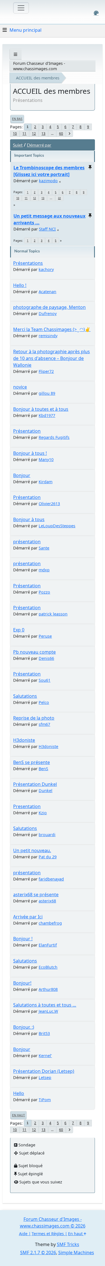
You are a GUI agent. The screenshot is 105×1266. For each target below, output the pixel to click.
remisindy (48, 335)
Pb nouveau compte (34, 652)
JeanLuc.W (48, 1011)
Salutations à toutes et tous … (44, 1005)
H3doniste (24, 740)
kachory (46, 269)
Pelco (44, 702)
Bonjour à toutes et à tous (40, 409)
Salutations (25, 696)
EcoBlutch (48, 967)
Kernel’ (45, 1055)
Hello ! (19, 285)
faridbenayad (51, 879)
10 (15, 133)
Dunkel (45, 790)
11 (24, 133)
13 (43, 133)
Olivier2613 (49, 503)
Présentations (28, 263)
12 (34, 133)
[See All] (15, 54)
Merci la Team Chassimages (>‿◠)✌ (51, 329)
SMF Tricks (68, 1244)
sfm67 (44, 724)
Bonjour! (22, 983)
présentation (27, 542)
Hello (18, 1093)
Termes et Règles (48, 1233)
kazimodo (48, 180)
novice (20, 387)
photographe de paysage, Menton (49, 307)
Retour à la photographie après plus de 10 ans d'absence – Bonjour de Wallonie (51, 358)
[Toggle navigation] (21, 7)
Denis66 (46, 658)
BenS (43, 768)
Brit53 (44, 1033)
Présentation (27, 431)
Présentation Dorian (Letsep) (43, 1071)
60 (61, 133)
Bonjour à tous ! (30, 453)
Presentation (27, 806)
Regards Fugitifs (54, 437)
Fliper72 (46, 371)
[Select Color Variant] (96, 13)
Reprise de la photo (33, 718)
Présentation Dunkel (35, 784)
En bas (17, 119)
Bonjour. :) (23, 1027)
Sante (44, 548)
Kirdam (45, 481)
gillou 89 (47, 393)
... (52, 133)
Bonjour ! (22, 939)
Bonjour (21, 475)
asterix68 (47, 901)
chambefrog (50, 923)
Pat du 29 (48, 856)
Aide (23, 1233)
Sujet (18, 144)
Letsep (45, 1077)
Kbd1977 (47, 415)
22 (59, 198)
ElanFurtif (48, 945)
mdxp (44, 569)
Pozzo (44, 592)
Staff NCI (47, 229)
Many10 (46, 459)
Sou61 (44, 680)
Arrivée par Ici (28, 917)
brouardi (47, 834)
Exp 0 (18, 630)
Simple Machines (76, 1252)
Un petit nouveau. (32, 850)
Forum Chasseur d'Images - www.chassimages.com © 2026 (52, 1222)
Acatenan (47, 291)
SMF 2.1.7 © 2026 (38, 1252)
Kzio (43, 812)
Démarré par (39, 144)
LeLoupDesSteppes (57, 525)
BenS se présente (31, 762)
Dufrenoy (48, 313)
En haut (18, 1115)
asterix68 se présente (36, 894)
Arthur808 (48, 989)
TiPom (45, 1099)
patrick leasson (53, 614)
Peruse (45, 636)
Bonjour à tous (29, 519)
